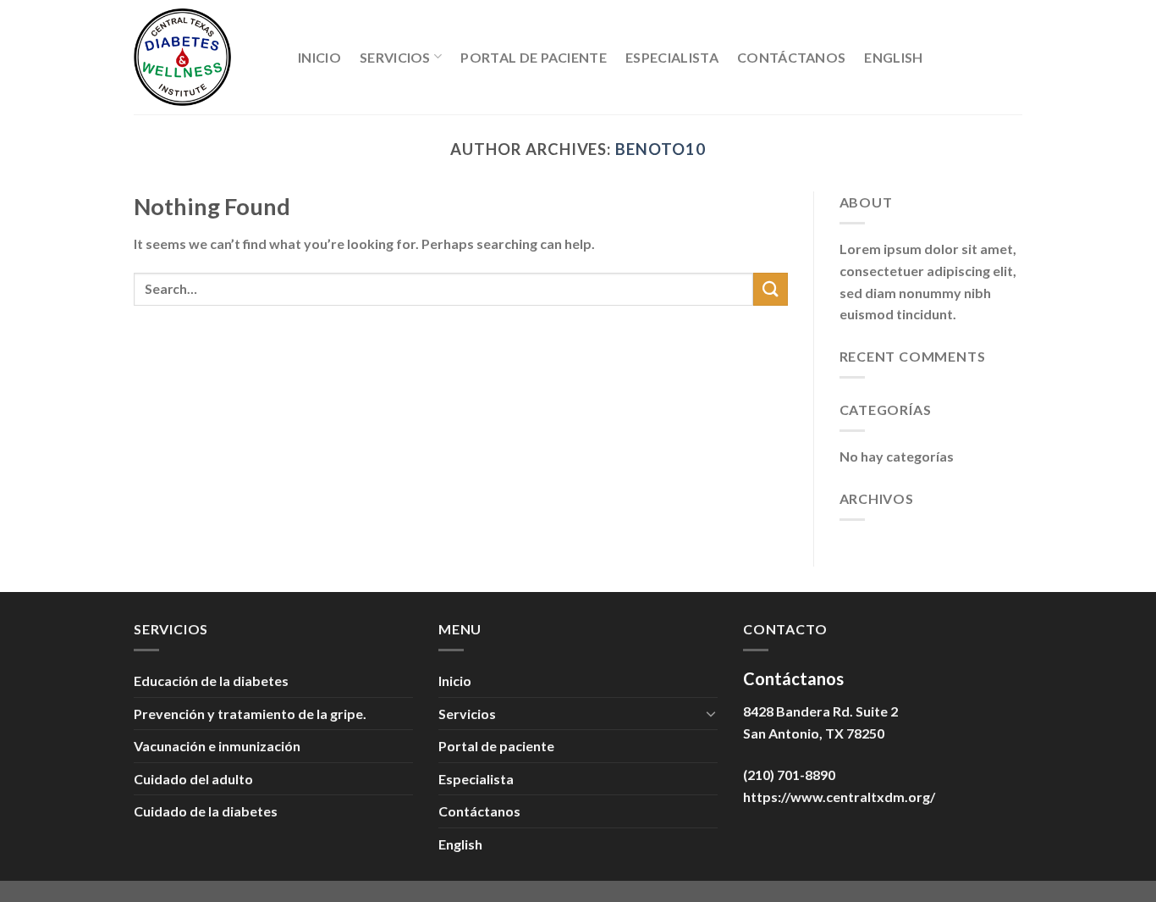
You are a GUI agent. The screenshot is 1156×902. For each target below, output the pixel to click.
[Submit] (770, 289)
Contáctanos (791, 57)
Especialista (671, 57)
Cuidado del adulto (193, 779)
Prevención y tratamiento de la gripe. (250, 714)
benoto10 (660, 149)
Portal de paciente (533, 57)
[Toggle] (711, 713)
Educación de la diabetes (211, 680)
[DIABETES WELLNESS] (203, 57)
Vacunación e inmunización (217, 746)
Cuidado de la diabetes (206, 811)
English (893, 57)
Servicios (395, 57)
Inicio (319, 57)
